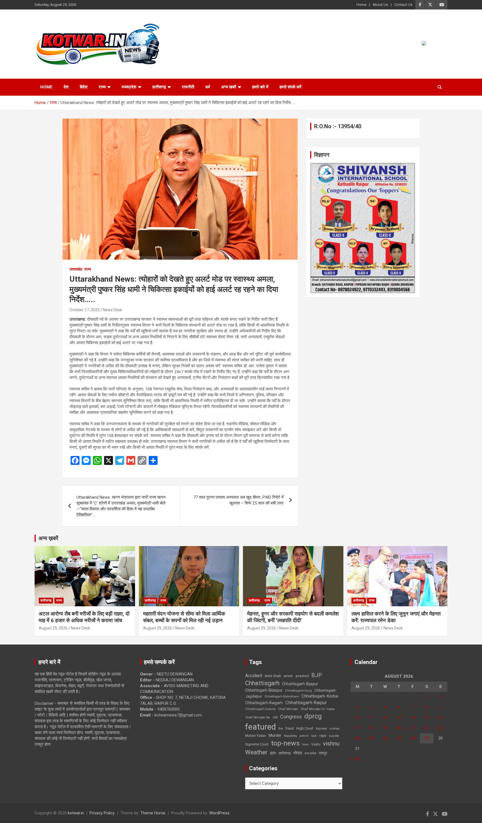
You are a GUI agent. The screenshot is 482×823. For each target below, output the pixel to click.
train (305, 744)
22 (427, 727)
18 (371, 727)
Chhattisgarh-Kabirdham (281, 696)
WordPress (219, 812)
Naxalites (290, 736)
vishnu (331, 743)
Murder (275, 735)
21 (413, 727)
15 (427, 717)
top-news (285, 743)
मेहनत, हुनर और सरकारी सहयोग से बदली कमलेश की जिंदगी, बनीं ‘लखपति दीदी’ (293, 617)
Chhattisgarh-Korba (320, 696)
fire (280, 728)
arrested (302, 676)
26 (385, 738)
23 (440, 727)
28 (413, 738)
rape (322, 735)
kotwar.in (76, 812)
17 (357, 727)
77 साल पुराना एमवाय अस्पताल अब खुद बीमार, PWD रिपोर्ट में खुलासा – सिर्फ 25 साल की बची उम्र (238, 500)
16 (440, 717)
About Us (380, 5)
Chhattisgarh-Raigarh (264, 703)
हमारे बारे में (260, 87)
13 (399, 717)
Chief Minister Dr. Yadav (318, 709)
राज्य (102, 87)
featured (260, 727)
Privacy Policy (102, 812)
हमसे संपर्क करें (290, 87)
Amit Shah (273, 676)
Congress (291, 717)
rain (314, 736)
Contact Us (403, 5)
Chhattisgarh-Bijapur (300, 684)
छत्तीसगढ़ (285, 753)
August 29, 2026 (53, 628)
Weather (256, 752)
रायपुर (323, 753)
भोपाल (297, 753)
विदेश (84, 87)
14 (413, 717)
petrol (304, 736)
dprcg (313, 716)
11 (371, 717)
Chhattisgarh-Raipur (306, 702)
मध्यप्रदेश (129, 87)
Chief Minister (288, 709)
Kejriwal (321, 728)
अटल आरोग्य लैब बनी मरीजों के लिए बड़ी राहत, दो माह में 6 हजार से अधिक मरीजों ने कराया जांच (84, 617)
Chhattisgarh (262, 683)
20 (399, 727)
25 (371, 738)
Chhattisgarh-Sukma (260, 709)
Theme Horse (152, 812)
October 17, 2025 (84, 310)
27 (399, 738)
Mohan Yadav (255, 736)
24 (357, 738)
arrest (288, 676)
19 (385, 727)
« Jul (355, 758)
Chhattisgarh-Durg (298, 690)
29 (427, 738)
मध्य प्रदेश (310, 753)
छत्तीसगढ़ (159, 87)
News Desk (112, 310)
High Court (304, 728)
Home (361, 5)
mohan (334, 728)
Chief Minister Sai (257, 717)
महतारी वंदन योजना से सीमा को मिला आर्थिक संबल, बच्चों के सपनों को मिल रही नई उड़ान (184, 617)
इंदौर (273, 753)
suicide (334, 736)
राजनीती (188, 87)
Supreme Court (257, 744)
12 (385, 717)
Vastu (315, 744)
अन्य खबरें (228, 87)
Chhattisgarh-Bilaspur (264, 690)
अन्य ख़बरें (48, 538)
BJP (316, 675)
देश (66, 87)
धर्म (207, 87)
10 (357, 717)
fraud (289, 728)
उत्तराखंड (75, 269)
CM (275, 717)
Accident (253, 675)
